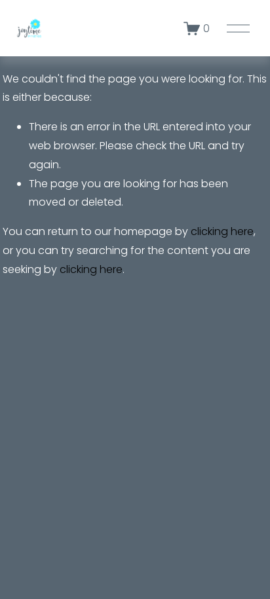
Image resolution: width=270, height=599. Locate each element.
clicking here (222, 231)
